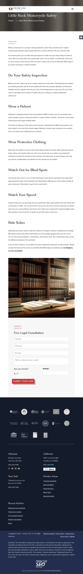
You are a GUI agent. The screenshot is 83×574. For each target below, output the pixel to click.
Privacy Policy (60, 534)
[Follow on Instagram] (15, 468)
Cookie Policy (69, 534)
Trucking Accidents (49, 481)
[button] (81, 37)
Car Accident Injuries (15, 516)
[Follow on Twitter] (12, 468)
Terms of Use (64, 536)
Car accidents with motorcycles (35, 206)
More (10, 523)
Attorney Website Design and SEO (32, 571)
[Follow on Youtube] (19, 468)
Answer (49, 368)
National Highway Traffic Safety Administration (27, 125)
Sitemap (72, 536)
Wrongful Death (48, 496)
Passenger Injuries (14, 512)
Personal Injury (48, 489)
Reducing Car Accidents (16, 508)
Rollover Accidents (14, 519)
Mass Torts (47, 492)
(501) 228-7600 (62, 62)
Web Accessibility (49, 534)
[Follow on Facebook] (9, 468)
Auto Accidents (48, 485)
